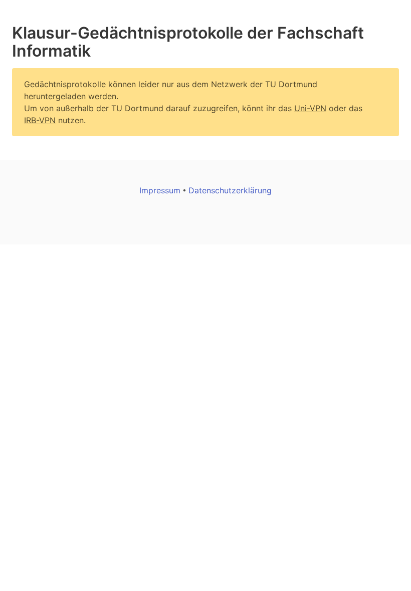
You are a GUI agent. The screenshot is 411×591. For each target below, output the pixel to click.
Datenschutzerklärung (230, 190)
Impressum (161, 190)
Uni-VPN (310, 108)
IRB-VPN (40, 120)
